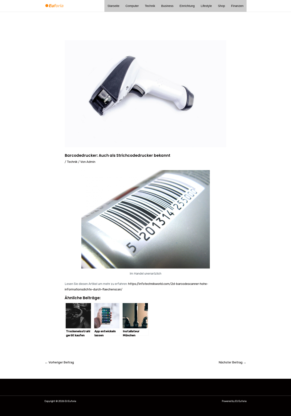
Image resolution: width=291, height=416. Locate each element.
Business (167, 6)
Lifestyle (206, 6)
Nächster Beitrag (232, 362)
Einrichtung (187, 6)
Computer (132, 6)
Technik (150, 6)
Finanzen (237, 6)
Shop (221, 6)
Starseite (113, 6)
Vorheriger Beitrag (59, 362)
